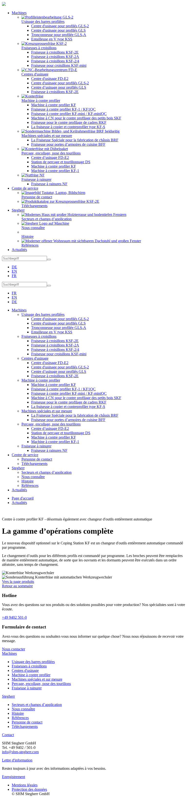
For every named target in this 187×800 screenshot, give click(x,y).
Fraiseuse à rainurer (27, 688)
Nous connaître (23, 709)
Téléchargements (25, 726)
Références (20, 718)
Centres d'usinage (25, 670)
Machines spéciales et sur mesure (37, 679)
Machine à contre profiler (31, 675)
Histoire (18, 713)
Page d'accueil (23, 498)
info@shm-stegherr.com (20, 752)
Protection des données (29, 789)
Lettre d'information (17, 760)
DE (14, 267)
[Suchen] (49, 259)
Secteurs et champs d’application (37, 705)
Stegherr (8, 696)
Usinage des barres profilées (33, 662)
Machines (9, 653)
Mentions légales (24, 785)
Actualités (19, 503)
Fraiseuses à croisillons (29, 666)
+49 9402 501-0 (14, 617)
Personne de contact (27, 722)
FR (14, 276)
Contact (8, 735)
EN (14, 271)
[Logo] (4, 4)
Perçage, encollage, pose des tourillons (41, 684)
